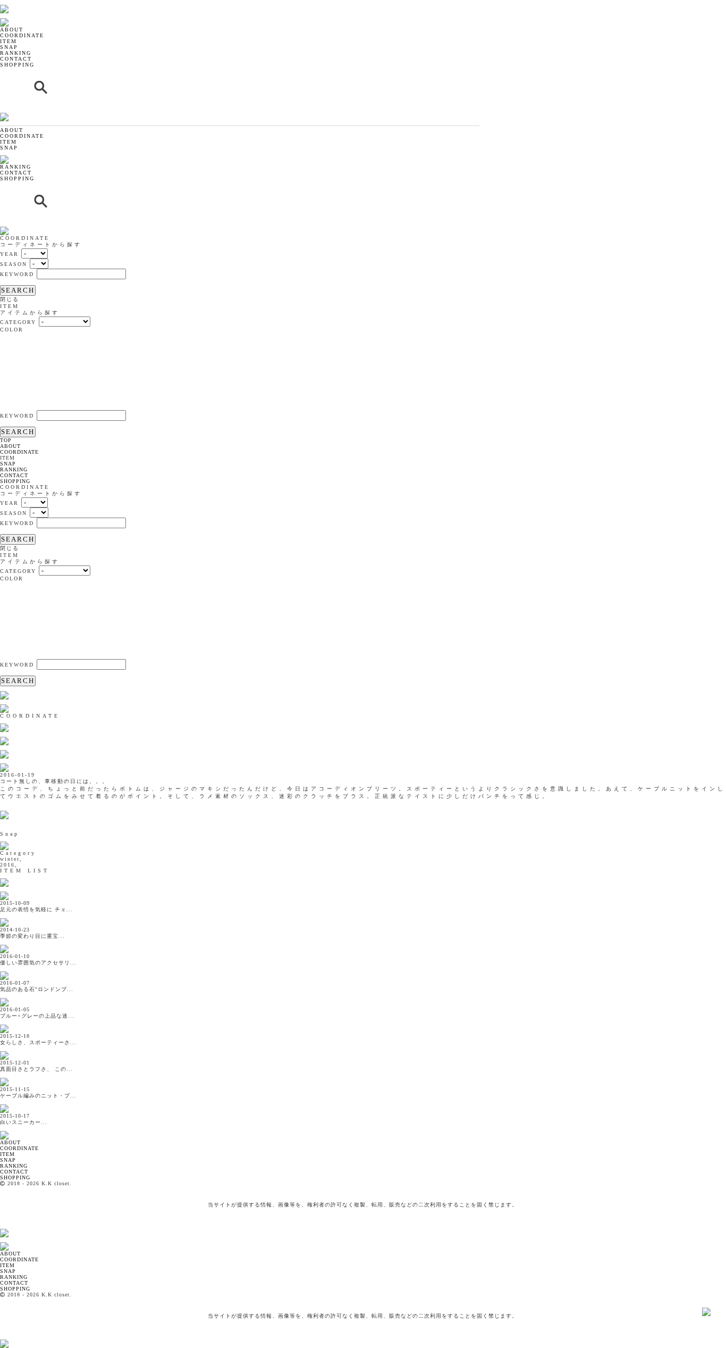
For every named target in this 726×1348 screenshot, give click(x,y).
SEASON (13, 264)
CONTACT (16, 59)
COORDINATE (22, 35)
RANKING (15, 53)
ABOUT (11, 29)
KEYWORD (17, 274)
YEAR (9, 254)
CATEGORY (18, 322)
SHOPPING (17, 65)
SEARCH (18, 290)
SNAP (9, 47)
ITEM (8, 41)
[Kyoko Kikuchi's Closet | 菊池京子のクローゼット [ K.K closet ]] (31, 3)
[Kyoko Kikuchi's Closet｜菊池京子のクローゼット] (13, 1129)
